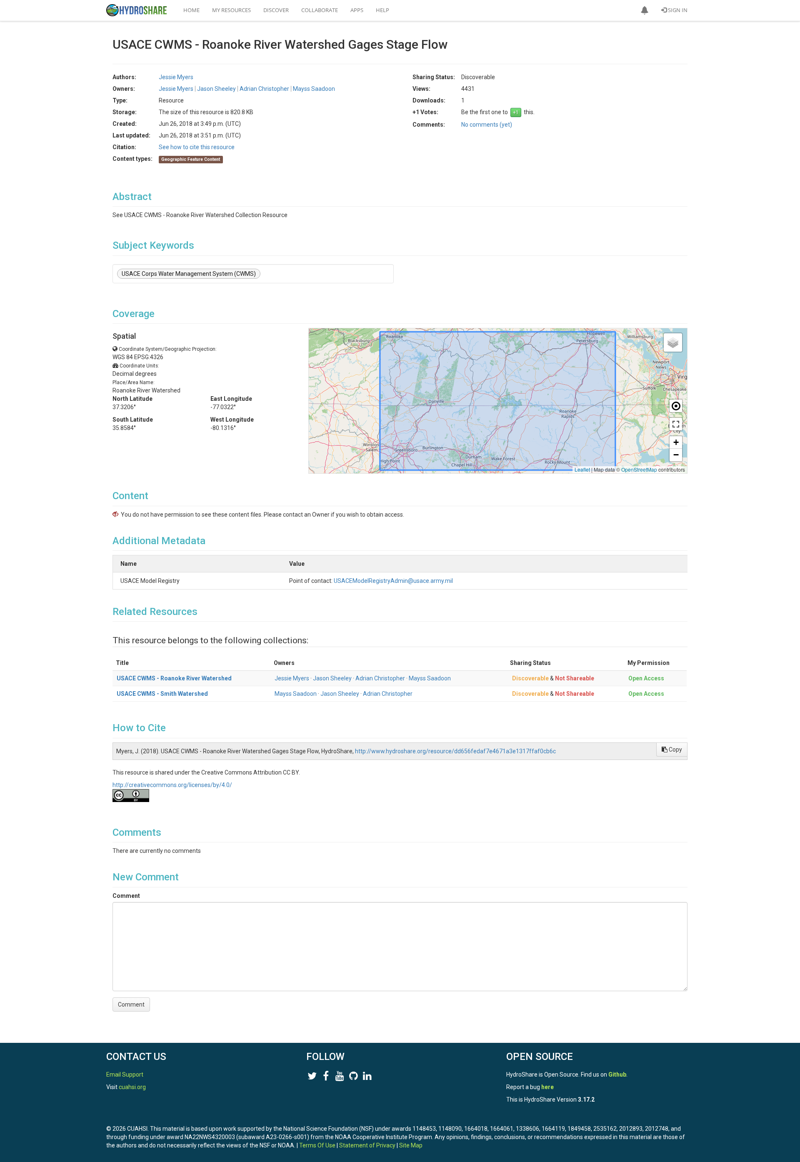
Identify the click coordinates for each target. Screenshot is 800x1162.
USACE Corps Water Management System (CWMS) (189, 273)
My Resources (231, 10)
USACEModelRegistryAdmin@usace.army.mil (393, 580)
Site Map (410, 1145)
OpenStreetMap (639, 469)
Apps (356, 10)
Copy (675, 749)
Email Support (124, 1074)
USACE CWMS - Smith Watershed (162, 693)
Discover (276, 10)
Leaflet (582, 469)
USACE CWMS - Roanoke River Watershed (174, 678)
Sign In (677, 10)
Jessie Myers (292, 678)
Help (382, 10)
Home (191, 10)
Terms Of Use (317, 1145)
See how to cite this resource (197, 147)
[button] (644, 10)
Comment (126, 895)
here (547, 1087)
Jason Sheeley (332, 678)
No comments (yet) (486, 124)
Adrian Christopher (380, 678)
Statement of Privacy (367, 1145)
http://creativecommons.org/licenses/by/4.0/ (172, 785)
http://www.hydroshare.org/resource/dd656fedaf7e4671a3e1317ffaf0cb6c (455, 751)
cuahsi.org (132, 1087)
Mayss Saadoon (430, 678)
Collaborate (319, 10)
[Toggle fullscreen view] (676, 424)
